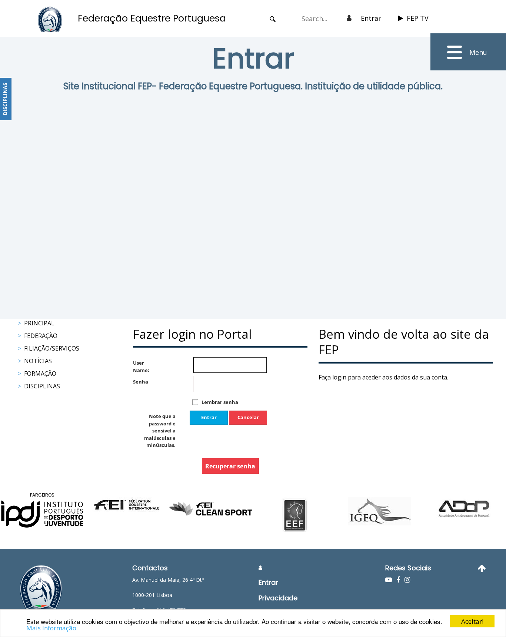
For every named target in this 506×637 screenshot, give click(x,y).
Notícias (38, 361)
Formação (40, 373)
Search (272, 19)
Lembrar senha (220, 402)
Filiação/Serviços (51, 348)
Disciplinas (42, 386)
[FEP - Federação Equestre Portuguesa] (50, 19)
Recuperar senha (230, 466)
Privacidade (278, 598)
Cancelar (248, 417)
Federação (40, 336)
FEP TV (418, 18)
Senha (140, 381)
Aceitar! (472, 621)
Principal (39, 323)
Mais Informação (51, 628)
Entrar (371, 18)
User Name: (140, 366)
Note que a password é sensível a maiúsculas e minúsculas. (160, 430)
